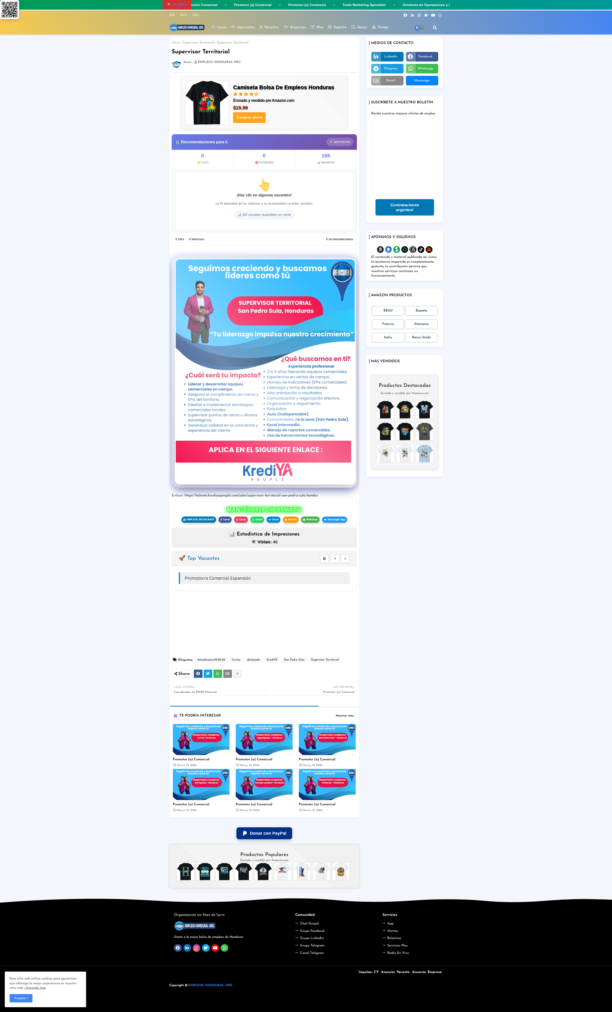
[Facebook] (198, 674)
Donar (361, 27)
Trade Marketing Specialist (354, 5)
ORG (196, 15)
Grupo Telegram (312, 945)
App (390, 923)
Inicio (221, 27)
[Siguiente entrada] (345, 558)
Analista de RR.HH (203, 578)
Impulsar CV (369, 972)
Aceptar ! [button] (21, 998)
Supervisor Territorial (198, 42)
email (390, 80)
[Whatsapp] (217, 674)
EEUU (388, 310)
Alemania (421, 324)
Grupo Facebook (312, 931)
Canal (226, 519)
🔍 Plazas (176, 4)
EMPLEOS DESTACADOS (200, 519)
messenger (422, 80)
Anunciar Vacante (395, 972)
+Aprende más (35, 988)
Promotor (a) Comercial (191, 759)
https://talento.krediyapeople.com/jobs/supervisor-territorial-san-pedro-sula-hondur (251, 495)
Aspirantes (245, 27)
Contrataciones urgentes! (404, 207)
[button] (435, 27)
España (421, 310)
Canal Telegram (312, 953)
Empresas (297, 27)
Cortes (236, 659)
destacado (253, 659)
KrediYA (272, 659)
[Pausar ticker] (324, 558)
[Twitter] (208, 674)
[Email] (227, 674)
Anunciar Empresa (427, 972)
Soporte (339, 27)
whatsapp (425, 68)
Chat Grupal (309, 923)
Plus (319, 27)
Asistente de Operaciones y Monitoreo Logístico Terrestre (440, 5)
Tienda (382, 27)
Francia (388, 324)
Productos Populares (264, 854)
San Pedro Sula (294, 659)
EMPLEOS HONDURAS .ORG (210, 985)
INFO (184, 15)
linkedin (390, 56)
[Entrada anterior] (335, 558)
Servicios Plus (397, 945)
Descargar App (336, 519)
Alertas (292, 519)
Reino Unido (421, 337)
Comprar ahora (249, 117)
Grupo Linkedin (312, 938)
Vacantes (271, 27)
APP (172, 15)
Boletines (312, 519)
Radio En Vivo (398, 953)
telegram (391, 68)
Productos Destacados (405, 385)
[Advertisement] (267, 624)
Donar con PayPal (268, 833)
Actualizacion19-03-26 (211, 659)
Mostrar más (345, 715)
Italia (388, 337)
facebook (425, 56)
